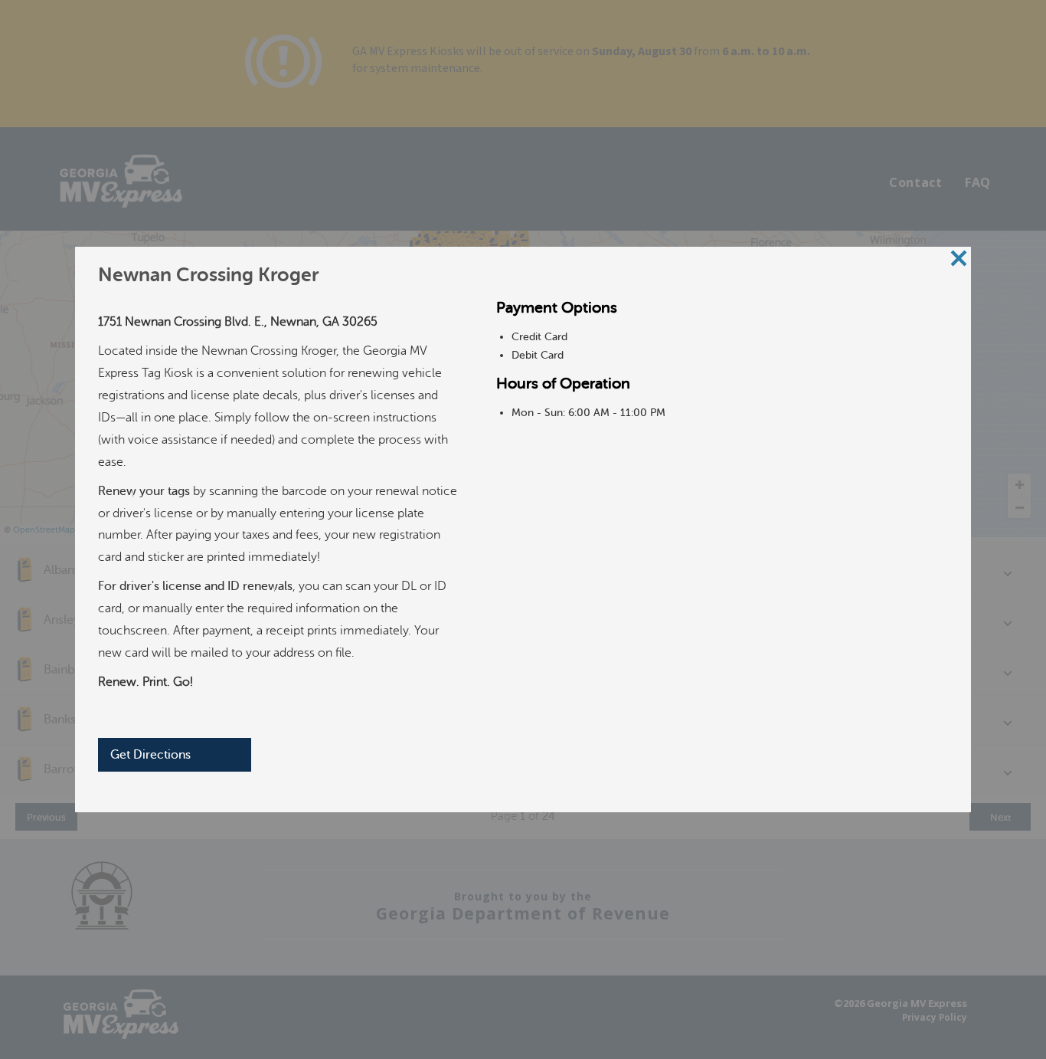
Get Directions (150, 755)
